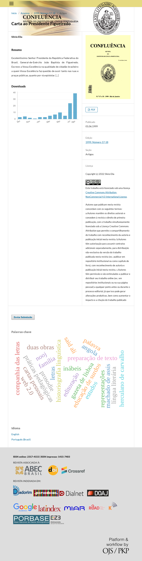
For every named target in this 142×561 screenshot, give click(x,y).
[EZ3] (57, 523)
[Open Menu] (11, 3)
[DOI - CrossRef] (66, 475)
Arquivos (25, 13)
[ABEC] (29, 475)
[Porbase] (31, 523)
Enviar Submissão (23, 317)
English (15, 434)
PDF (92, 109)
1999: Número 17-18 (44, 13)
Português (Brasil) (21, 439)
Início (14, 13)
